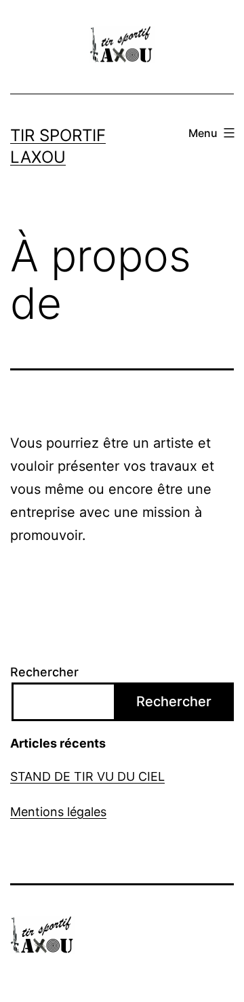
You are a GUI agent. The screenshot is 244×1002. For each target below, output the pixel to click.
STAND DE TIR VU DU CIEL (87, 776)
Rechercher (44, 672)
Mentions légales (58, 812)
